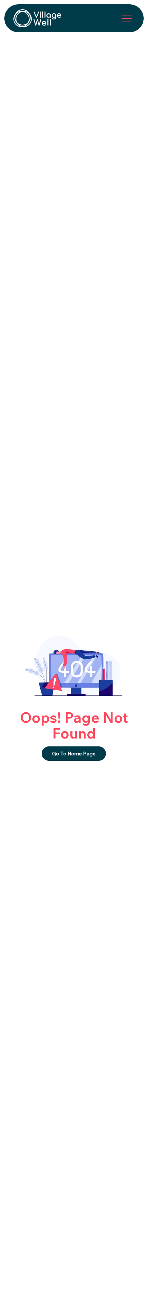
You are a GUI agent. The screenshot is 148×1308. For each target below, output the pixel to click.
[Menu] (126, 18)
